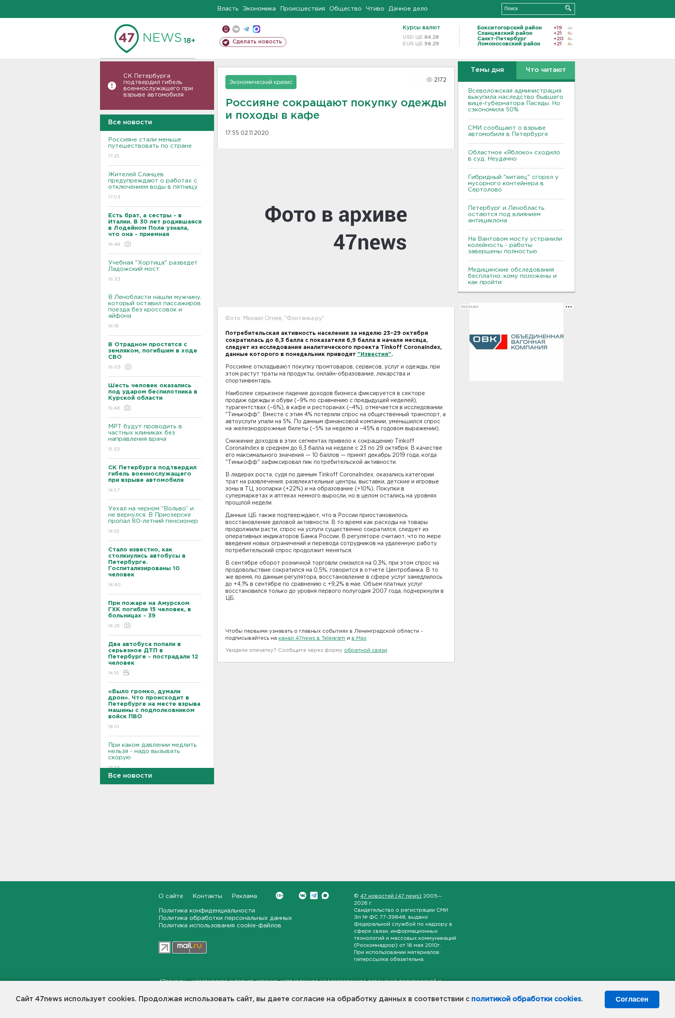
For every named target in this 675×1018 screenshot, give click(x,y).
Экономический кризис (261, 82)
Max (325, 895)
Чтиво (375, 8)
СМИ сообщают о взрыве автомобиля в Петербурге (508, 131)
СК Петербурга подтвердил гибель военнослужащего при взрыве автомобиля (158, 85)
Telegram (314, 895)
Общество (345, 8)
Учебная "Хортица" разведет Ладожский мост (153, 270)
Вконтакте (302, 895)
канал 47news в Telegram (312, 638)
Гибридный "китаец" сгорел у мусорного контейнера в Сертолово (513, 183)
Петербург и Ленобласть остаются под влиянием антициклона (506, 214)
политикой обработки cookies (526, 999)
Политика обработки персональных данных (225, 918)
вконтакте (236, 29)
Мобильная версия (226, 29)
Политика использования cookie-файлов (220, 925)
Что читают (546, 70)
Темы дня (487, 70)
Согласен (632, 999)
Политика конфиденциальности (207, 910)
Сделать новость (257, 41)
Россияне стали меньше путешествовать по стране (150, 147)
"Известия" (374, 354)
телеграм (246, 29)
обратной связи (365, 650)
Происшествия (302, 8)
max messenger (256, 29)
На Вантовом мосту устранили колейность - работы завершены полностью (515, 245)
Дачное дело (408, 8)
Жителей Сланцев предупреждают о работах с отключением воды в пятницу (154, 185)
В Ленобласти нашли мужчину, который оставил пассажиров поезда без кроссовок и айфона (155, 311)
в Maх (359, 638)
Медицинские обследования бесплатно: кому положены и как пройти (512, 276)
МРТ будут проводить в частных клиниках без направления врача (145, 437)
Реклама (244, 896)
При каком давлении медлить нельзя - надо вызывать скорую (152, 756)
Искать (568, 8)
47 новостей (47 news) (390, 896)
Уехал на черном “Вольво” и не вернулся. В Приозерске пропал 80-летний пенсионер (153, 519)
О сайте (171, 896)
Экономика (259, 8)
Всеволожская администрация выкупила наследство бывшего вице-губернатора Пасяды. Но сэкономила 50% (515, 100)
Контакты (207, 896)
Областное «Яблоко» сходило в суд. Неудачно (514, 155)
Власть (228, 8)
